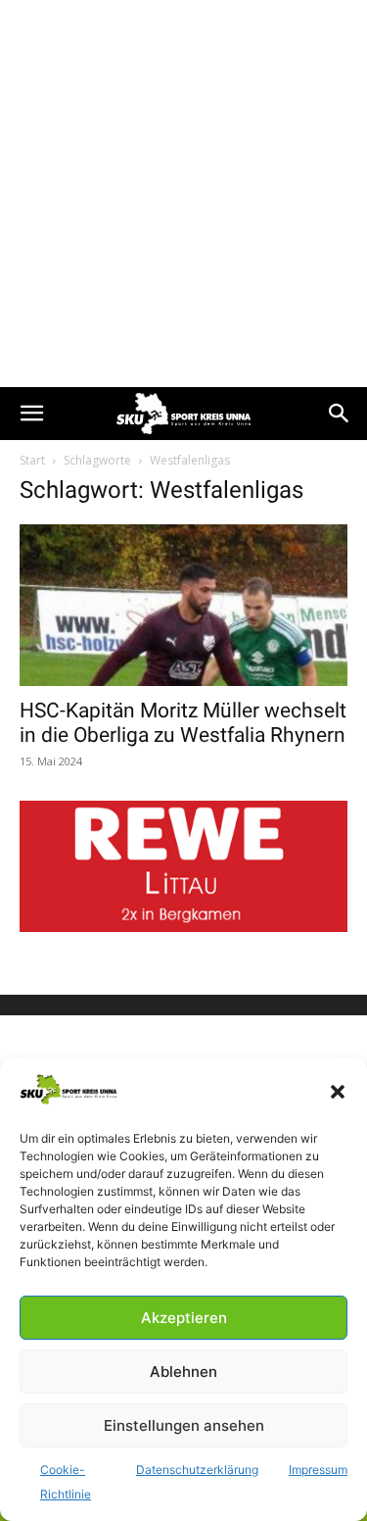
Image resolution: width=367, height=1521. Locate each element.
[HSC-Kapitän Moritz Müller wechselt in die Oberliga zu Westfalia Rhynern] (183, 605)
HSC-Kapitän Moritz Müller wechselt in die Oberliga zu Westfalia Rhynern (183, 723)
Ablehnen (183, 1371)
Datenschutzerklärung (197, 1469)
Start (32, 460)
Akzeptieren (184, 1317)
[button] (337, 1092)
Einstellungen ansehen (184, 1425)
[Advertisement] (183, 193)
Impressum (318, 1469)
